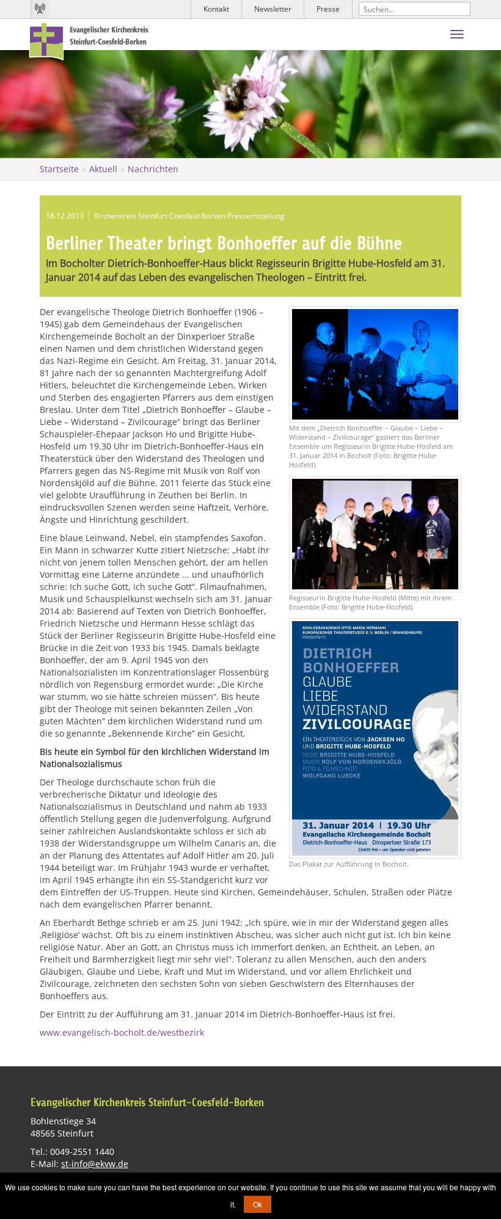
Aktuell (103, 169)
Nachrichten (153, 169)
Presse (328, 9)
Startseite (59, 169)
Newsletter (272, 9)
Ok (257, 1204)
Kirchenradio (40, 9)
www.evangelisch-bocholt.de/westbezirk (122, 1032)
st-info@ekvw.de (94, 1164)
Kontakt (216, 9)
